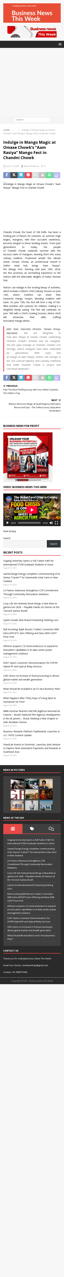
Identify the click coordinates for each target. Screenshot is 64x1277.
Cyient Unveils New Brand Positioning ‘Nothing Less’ (31, 620)
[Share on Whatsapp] (49, 175)
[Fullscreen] (56, 522)
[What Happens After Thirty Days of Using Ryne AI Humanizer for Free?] (31, 784)
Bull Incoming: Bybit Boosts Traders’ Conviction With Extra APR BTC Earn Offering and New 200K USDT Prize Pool (31, 633)
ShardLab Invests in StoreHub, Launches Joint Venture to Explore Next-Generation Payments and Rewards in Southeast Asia (32, 748)
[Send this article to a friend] (35, 175)
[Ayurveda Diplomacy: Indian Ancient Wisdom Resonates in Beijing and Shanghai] (17, 805)
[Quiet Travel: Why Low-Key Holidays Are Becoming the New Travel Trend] (31, 794)
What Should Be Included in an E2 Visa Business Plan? (31, 688)
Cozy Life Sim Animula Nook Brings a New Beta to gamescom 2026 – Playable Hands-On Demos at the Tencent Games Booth (31, 607)
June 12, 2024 (12, 166)
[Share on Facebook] (6, 175)
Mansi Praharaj (31, 166)
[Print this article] (42, 175)
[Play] (7, 522)
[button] (59, 44)
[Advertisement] (32, 82)
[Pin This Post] (28, 175)
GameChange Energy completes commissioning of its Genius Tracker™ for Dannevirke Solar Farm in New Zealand (31, 577)
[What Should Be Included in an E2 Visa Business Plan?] (17, 784)
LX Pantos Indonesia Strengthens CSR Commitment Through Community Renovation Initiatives (29, 864)
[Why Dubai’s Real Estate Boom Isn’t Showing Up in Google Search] (46, 805)
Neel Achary (9, 531)
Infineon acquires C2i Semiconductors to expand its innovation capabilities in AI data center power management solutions (30, 649)
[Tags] (32, 829)
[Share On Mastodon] (56, 175)
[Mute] (51, 522)
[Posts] (12, 829)
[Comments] (51, 829)
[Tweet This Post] (13, 175)
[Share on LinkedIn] (21, 175)
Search (7, 538)
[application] (32, 509)
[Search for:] (32, 119)
